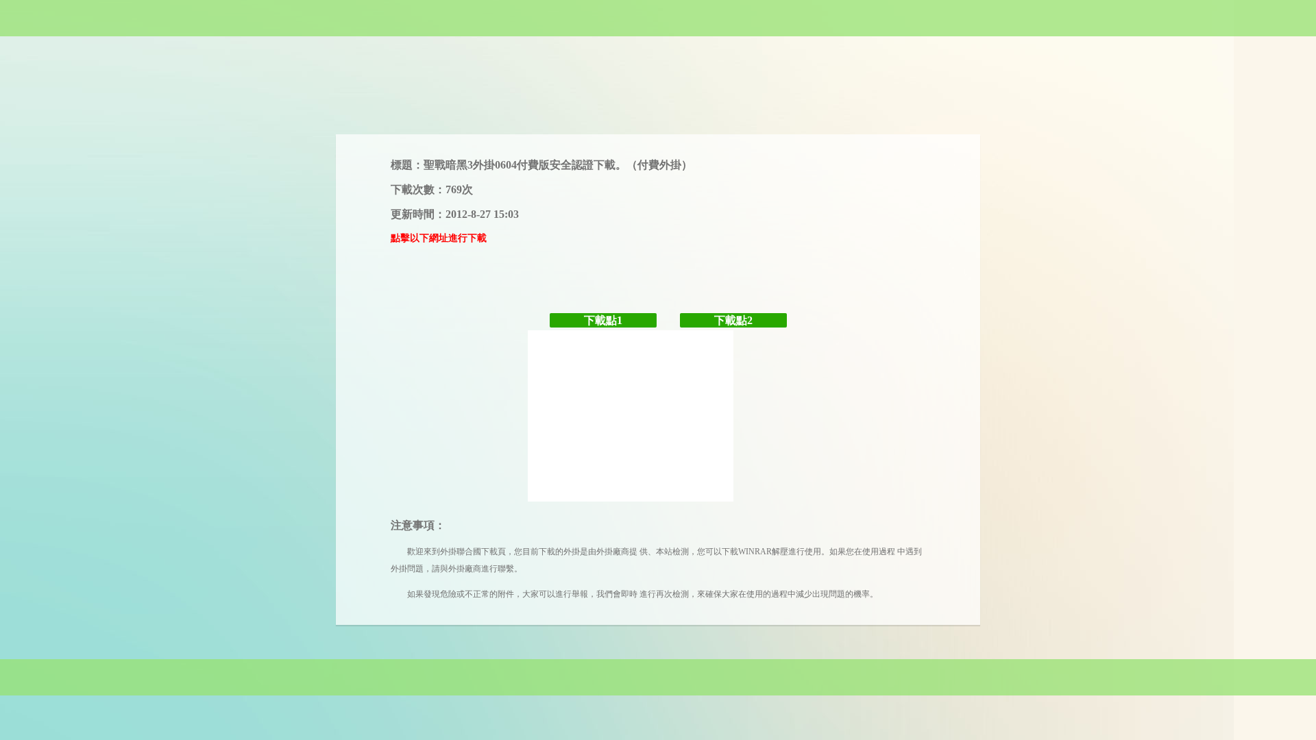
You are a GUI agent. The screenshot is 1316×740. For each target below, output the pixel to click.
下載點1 (603, 320)
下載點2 (733, 320)
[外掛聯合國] (658, 18)
